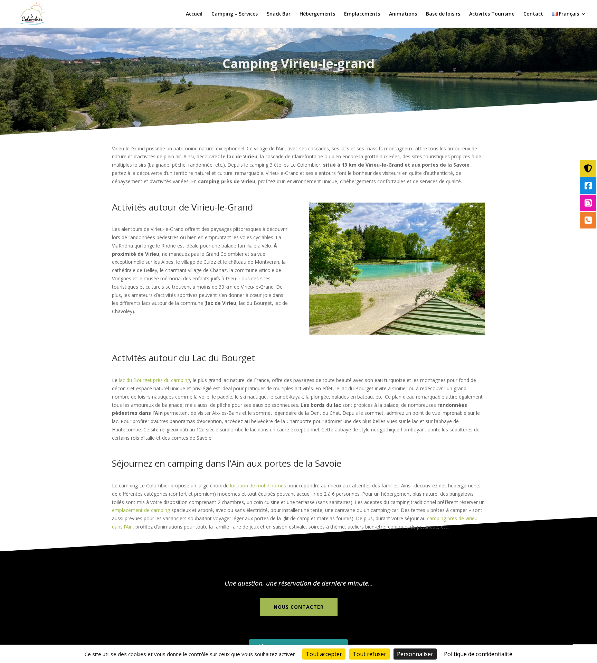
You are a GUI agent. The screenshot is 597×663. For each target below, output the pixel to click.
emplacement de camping (141, 510)
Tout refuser (369, 654)
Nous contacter (299, 607)
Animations (403, 14)
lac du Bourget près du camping (154, 380)
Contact (533, 14)
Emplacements (362, 14)
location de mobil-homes (258, 485)
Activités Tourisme (491, 14)
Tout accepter (324, 654)
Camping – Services (234, 14)
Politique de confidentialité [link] (478, 654)
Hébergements (317, 14)
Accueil (194, 14)
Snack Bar (279, 14)
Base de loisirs (443, 14)
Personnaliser (415, 654)
